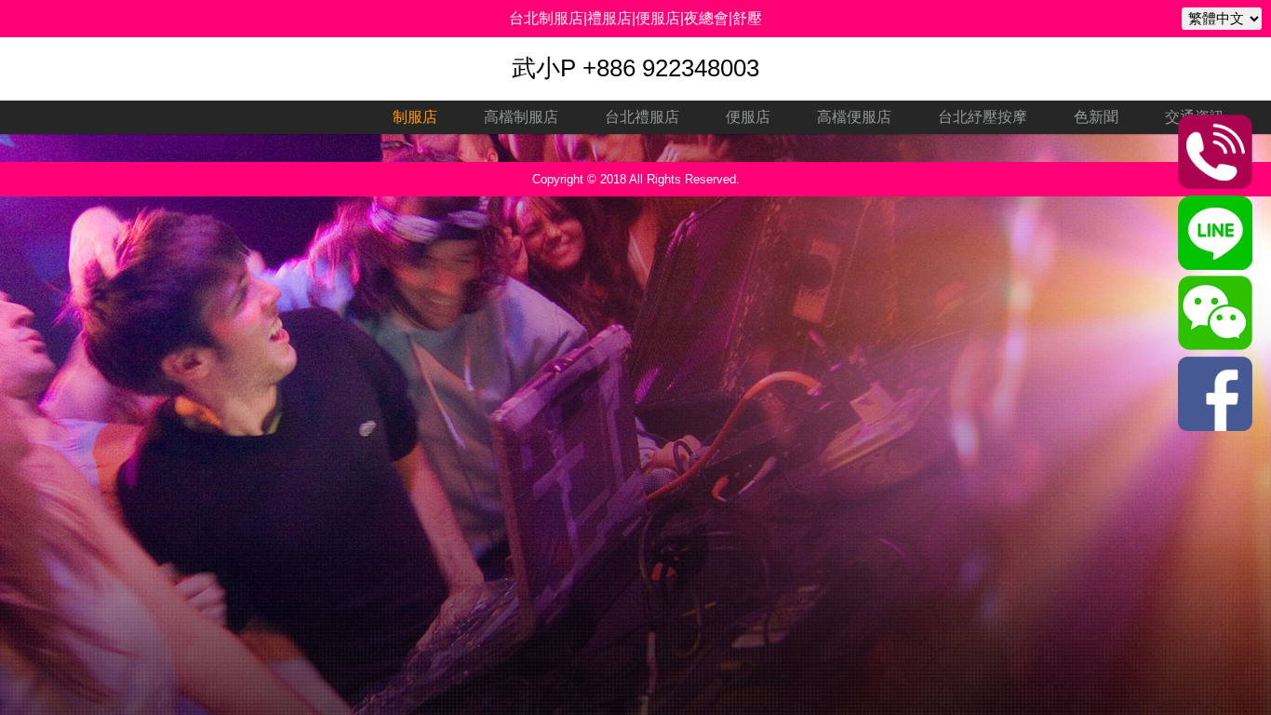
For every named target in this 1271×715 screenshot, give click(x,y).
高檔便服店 (854, 117)
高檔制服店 (521, 117)
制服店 (415, 117)
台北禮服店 (642, 117)
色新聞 (1096, 117)
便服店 (748, 117)
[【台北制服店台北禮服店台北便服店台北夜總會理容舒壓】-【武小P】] (1215, 265)
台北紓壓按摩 (982, 117)
